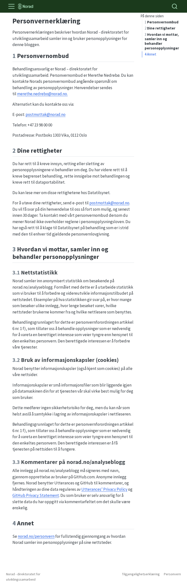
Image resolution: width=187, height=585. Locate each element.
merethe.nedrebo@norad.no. (42, 93)
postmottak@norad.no (45, 114)
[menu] (11, 6)
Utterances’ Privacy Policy (104, 489)
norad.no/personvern (36, 536)
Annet (150, 54)
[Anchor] (73, 55)
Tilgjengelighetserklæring (141, 574)
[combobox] (175, 6)
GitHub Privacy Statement (35, 495)
